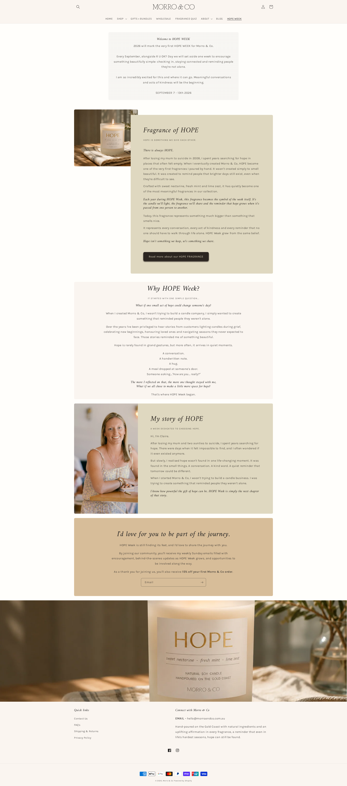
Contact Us (81, 718)
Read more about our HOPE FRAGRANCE (176, 256)
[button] (78, 7)
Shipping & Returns (86, 731)
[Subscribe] (202, 582)
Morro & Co (168, 781)
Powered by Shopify (183, 781)
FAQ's (77, 724)
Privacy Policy (82, 737)
